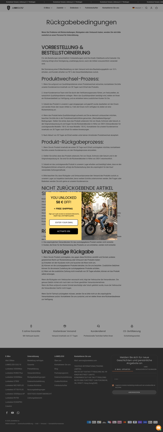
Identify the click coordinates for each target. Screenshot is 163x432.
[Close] (114, 194)
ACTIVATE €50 (63, 231)
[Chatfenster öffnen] (158, 427)
